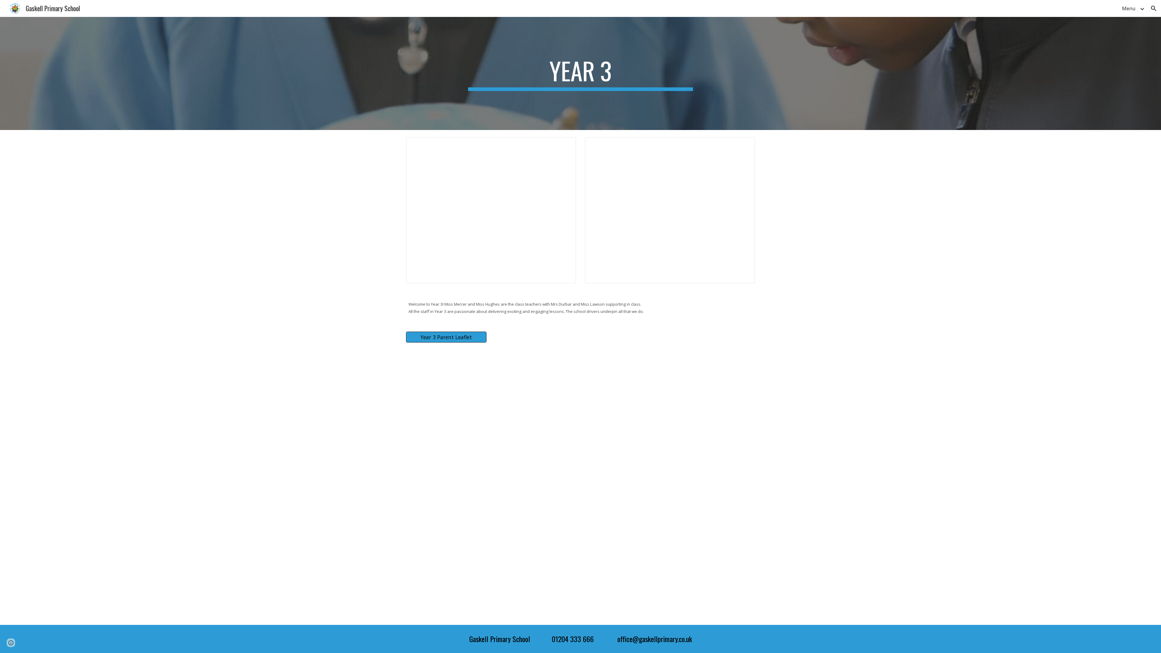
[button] (1153, 8)
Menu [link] (1128, 8)
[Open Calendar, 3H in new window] (564, 145)
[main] (580, 73)
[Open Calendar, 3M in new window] (743, 145)
